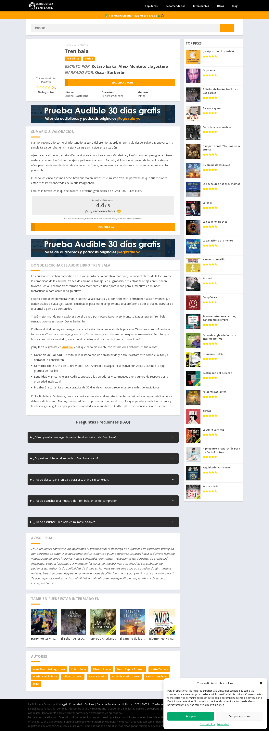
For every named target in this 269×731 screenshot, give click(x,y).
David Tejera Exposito (130, 669)
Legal (63, 704)
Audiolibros (81, 45)
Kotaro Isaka (78, 669)
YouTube (157, 704)
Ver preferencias (239, 716)
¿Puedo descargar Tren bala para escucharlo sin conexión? (71, 479)
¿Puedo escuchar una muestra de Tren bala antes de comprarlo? (75, 501)
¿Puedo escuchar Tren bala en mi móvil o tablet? (64, 522)
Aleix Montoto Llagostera (49, 669)
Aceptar (191, 716)
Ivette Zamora (159, 669)
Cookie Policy (207, 724)
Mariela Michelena (45, 676)
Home (68, 45)
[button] (261, 683)
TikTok (146, 704)
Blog (235, 6)
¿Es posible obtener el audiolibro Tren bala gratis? (65, 458)
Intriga (89, 58)
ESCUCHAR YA (105, 227)
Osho (36, 684)
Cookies (89, 704)
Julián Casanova (73, 676)
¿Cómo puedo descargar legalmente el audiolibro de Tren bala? (74, 437)
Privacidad (223, 724)
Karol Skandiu (97, 676)
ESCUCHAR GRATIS (122, 82)
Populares (151, 6)
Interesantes (201, 6)
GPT (136, 704)
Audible (67, 347)
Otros (220, 6)
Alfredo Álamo (102, 669)
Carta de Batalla (106, 704)
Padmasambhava (156, 676)
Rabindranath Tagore (126, 676)
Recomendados (175, 6)
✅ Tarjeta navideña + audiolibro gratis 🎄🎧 (134, 15)
